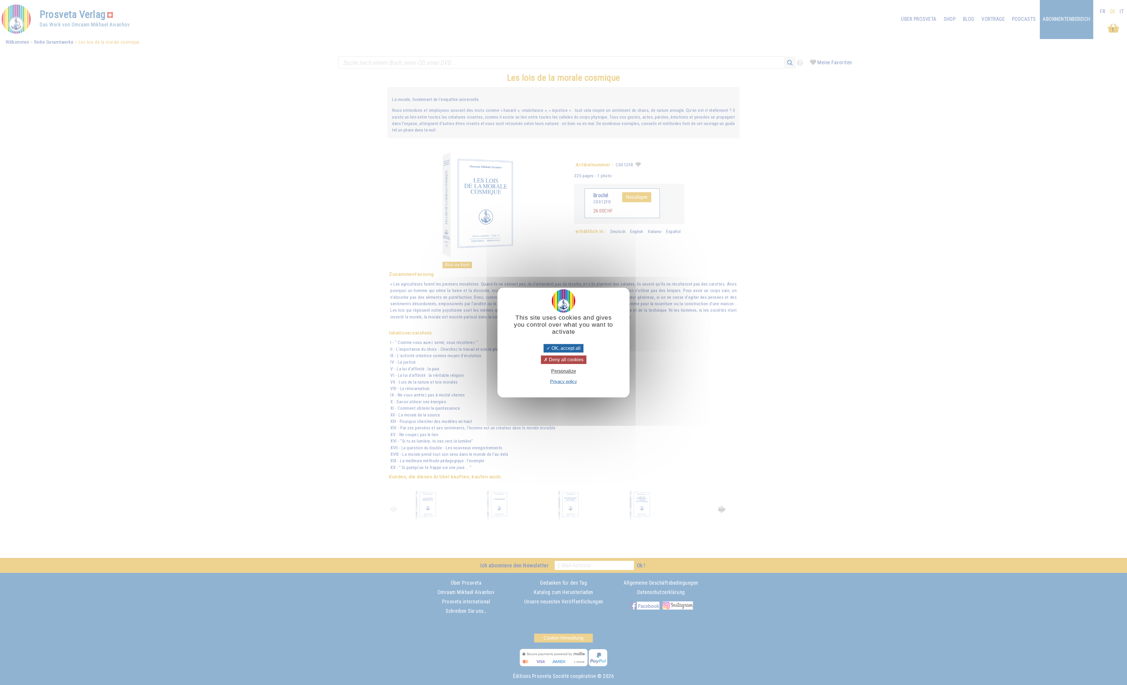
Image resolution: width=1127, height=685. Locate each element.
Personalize (563, 371)
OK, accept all (565, 348)
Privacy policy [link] (563, 381)
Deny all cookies (565, 359)
